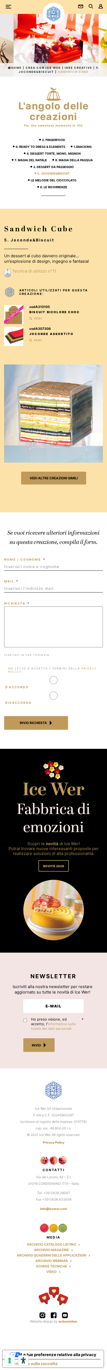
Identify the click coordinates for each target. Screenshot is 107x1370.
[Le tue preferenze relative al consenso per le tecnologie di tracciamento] (9, 1360)
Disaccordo (18, 703)
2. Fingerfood (53, 140)
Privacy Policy (53, 1142)
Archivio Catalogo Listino (51, 1244)
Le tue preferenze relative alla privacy (58, 1354)
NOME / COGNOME (24, 559)
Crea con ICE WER (43, 67)
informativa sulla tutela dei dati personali (53, 1026)
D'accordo (17, 687)
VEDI (37, 318)
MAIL (11, 581)
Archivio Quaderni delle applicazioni (51, 1255)
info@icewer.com (53, 1209)
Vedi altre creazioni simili (54, 478)
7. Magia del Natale (31, 160)
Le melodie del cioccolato (54, 180)
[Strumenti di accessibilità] (23, 1360)
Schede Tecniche (51, 1266)
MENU (10, 7)
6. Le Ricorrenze (53, 187)
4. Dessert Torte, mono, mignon (54, 153)
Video (51, 1272)
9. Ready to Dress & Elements (40, 147)
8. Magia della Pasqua (74, 160)
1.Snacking (83, 147)
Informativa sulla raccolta (32, 1363)
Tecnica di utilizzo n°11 (34, 271)
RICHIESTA (17, 603)
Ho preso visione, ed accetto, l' (53, 1024)
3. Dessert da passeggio (53, 167)
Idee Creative (78, 67)
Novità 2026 (53, 866)
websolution (67, 1321)
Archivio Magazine (51, 1250)
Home (16, 67)
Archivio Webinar (51, 1261)
